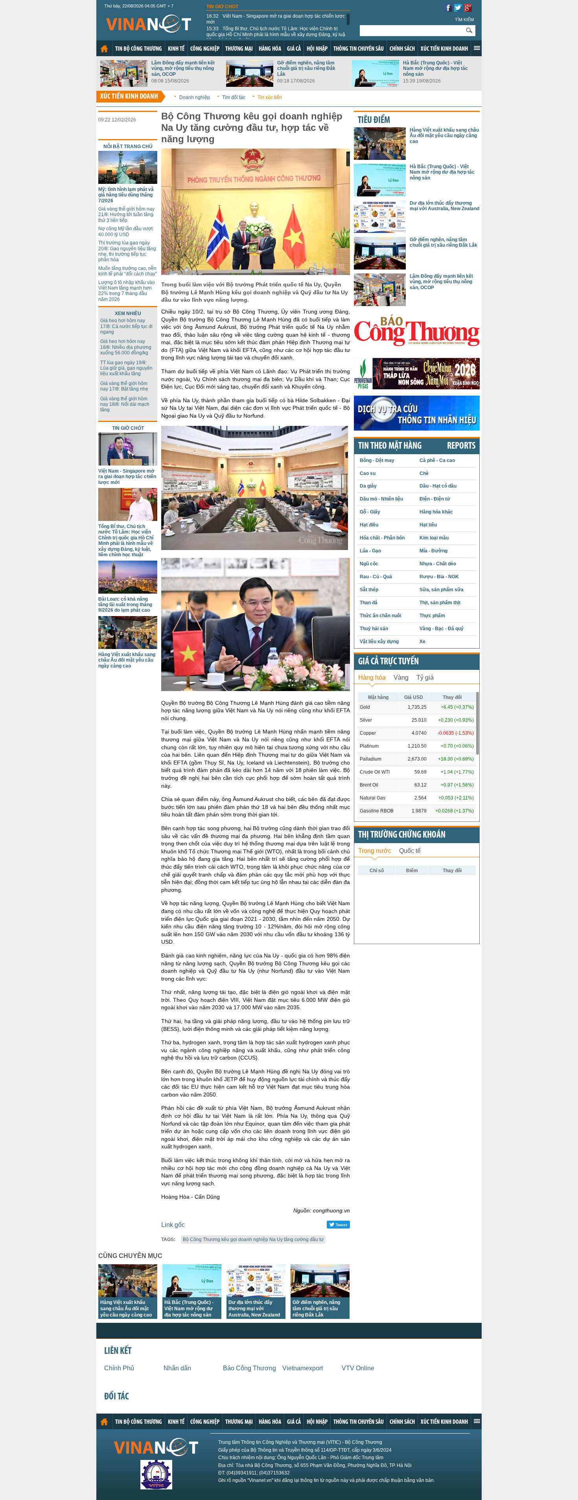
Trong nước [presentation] (374, 850)
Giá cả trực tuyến (388, 662)
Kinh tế (176, 49)
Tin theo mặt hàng (390, 446)
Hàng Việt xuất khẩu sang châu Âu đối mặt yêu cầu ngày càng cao (126, 660)
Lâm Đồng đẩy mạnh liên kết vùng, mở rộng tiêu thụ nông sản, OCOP (183, 68)
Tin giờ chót (222, 6)
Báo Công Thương (249, 1368)
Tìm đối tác (233, 97)
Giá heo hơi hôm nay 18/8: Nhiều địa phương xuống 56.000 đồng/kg (125, 347)
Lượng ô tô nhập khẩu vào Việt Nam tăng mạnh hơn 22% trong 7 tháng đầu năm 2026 (126, 291)
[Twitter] (458, 9)
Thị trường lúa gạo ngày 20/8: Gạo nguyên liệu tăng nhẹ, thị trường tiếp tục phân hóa (127, 251)
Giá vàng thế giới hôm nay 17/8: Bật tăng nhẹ (124, 386)
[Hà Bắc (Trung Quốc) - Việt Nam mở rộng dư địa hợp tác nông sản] (375, 84)
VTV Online (358, 1368)
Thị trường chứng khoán (401, 835)
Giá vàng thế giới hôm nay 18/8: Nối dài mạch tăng (124, 404)
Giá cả (294, 49)
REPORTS (461, 446)
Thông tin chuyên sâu (358, 49)
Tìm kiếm (464, 19)
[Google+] (468, 9)
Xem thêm (477, 48)
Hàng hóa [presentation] (372, 677)
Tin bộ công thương (138, 49)
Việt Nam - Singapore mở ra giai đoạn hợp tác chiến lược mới (275, 18)
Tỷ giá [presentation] (425, 677)
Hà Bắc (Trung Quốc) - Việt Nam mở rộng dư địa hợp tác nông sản (435, 68)
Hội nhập (317, 49)
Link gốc (173, 1224)
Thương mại (239, 49)
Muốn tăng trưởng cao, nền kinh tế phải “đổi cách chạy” (127, 271)
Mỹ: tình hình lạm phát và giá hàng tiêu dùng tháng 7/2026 (126, 195)
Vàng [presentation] (401, 677)
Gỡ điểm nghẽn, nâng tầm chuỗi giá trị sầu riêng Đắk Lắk (306, 68)
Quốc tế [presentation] (410, 850)
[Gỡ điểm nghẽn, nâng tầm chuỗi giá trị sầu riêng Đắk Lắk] (249, 84)
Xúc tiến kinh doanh (444, 49)
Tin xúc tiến (270, 97)
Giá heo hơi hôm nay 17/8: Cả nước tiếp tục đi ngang (126, 326)
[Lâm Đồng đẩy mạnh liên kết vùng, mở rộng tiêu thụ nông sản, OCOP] (123, 84)
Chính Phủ (119, 1368)
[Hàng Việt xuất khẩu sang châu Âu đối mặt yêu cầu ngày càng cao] (127, 647)
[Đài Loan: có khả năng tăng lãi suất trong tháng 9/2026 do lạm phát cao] (127, 591)
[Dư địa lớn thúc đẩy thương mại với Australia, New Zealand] (255, 1295)
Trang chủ (104, 48)
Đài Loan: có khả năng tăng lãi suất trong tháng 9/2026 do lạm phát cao (125, 604)
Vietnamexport (302, 1368)
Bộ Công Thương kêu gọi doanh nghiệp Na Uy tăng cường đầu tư (253, 1239)
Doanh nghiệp (194, 97)
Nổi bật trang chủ (128, 146)
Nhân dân (177, 1368)
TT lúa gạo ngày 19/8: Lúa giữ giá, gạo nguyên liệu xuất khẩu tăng (126, 368)
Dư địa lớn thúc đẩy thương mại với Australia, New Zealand (254, 1309)
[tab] (372, 677)
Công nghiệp (204, 49)
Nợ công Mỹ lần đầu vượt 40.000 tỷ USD (125, 231)
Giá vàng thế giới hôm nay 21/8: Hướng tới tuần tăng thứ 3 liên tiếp (126, 214)
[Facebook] (448, 9)
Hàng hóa (270, 49)
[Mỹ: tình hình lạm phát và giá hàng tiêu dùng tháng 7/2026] (127, 181)
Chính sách (402, 49)
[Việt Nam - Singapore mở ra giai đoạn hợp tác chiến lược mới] (127, 463)
